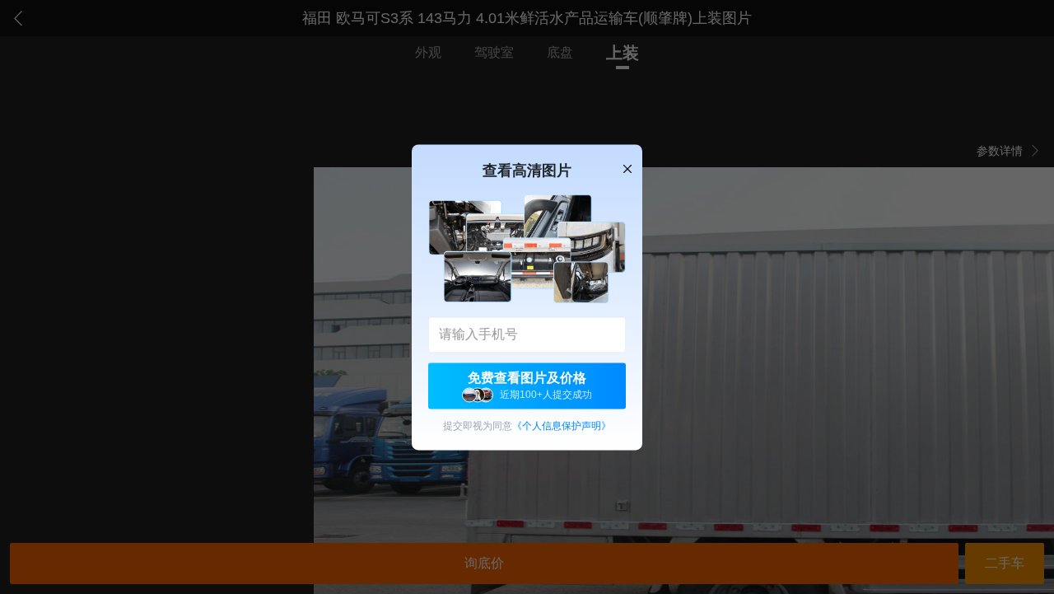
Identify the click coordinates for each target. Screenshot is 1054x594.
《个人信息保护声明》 (561, 426)
